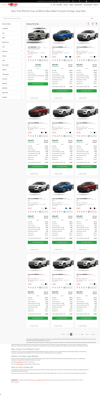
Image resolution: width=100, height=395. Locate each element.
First (63, 334)
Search (92, 18)
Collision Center (88, 4)
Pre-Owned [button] (59, 4)
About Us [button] (96, 4)
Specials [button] (65, 4)
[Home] (51, 5)
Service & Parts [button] (78, 4)
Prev (67, 334)
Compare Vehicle (34, 98)
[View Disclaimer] (38, 60)
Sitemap (32, 380)
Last (87, 334)
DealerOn (28, 380)
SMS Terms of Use (41, 380)
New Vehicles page (19, 362)
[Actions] (47, 48)
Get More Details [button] (37, 84)
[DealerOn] (14, 380)
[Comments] (40, 60)
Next (82, 334)
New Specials (20, 364)
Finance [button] (71, 4)
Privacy (35, 380)
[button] (48, 35)
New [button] (54, 4)
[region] (38, 76)
